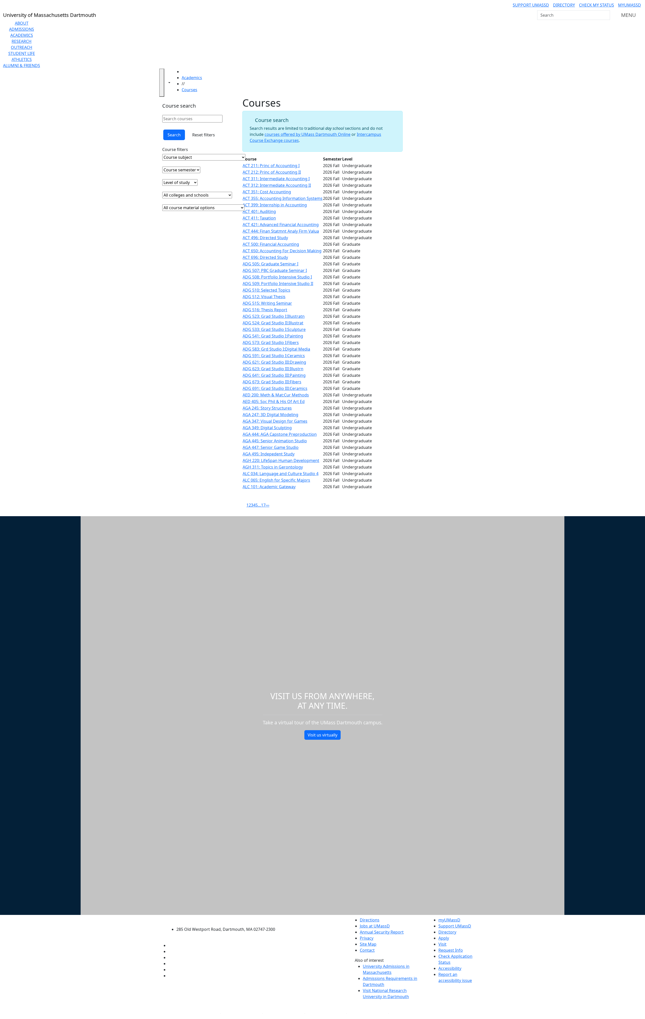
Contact (367, 950)
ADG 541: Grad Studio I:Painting (273, 336)
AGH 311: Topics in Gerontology (273, 467)
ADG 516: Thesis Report (265, 310)
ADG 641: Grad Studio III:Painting (274, 375)
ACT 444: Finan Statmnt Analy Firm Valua (281, 231)
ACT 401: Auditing (259, 211)
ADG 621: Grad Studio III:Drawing (274, 362)
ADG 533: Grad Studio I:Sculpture (274, 329)
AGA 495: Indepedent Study (269, 454)
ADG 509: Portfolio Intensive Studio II (278, 283)
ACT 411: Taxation (259, 218)
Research (21, 41)
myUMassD (629, 5)
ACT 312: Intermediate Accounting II (277, 185)
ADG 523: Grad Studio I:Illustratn (274, 316)
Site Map (368, 944)
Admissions (21, 29)
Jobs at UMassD (375, 926)
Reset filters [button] (203, 135)
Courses (189, 89)
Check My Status (596, 5)
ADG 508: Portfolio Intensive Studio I (277, 277)
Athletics (22, 59)
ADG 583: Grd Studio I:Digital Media (276, 349)
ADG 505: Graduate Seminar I (270, 264)
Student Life (21, 53)
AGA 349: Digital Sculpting (267, 427)
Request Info (450, 950)
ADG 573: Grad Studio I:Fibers (271, 342)
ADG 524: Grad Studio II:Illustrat (273, 323)
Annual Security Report (382, 932)
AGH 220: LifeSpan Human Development (281, 460)
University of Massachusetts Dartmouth (228, 919)
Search (174, 135)
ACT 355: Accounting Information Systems (282, 198)
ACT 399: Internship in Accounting (275, 205)
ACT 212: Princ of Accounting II (272, 172)
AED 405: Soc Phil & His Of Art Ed (274, 401)
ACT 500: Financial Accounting (271, 244)
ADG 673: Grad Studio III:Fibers (272, 382)
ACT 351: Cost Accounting (267, 192)
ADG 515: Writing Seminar (267, 303)
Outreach (21, 47)
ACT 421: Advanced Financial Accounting (281, 224)
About (21, 23)
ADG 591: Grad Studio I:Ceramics (274, 355)
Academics (21, 35)
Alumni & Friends (21, 65)
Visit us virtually (322, 735)
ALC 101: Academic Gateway (269, 486)
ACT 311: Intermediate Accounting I (276, 178)
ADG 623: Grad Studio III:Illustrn (273, 369)
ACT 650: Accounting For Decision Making (282, 251)
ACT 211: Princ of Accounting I (271, 165)
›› (268, 505)
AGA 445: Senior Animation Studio (275, 441)
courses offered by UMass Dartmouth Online (307, 134)
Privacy (366, 938)
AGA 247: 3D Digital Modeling (270, 414)
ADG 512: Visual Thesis (264, 296)
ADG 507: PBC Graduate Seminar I (275, 270)
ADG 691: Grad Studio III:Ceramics (275, 388)
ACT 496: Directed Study (265, 237)
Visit (442, 944)
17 (263, 505)
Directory (564, 5)
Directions (369, 920)
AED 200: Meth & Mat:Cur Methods (276, 395)
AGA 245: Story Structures (267, 408)
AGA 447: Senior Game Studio (271, 447)
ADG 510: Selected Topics (266, 290)
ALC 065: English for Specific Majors (276, 480)
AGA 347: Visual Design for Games (275, 421)
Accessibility (449, 968)
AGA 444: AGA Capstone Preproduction (280, 434)
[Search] (606, 15)
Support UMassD (531, 5)
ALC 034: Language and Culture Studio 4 (280, 473)
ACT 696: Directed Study (265, 257)
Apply (443, 938)
